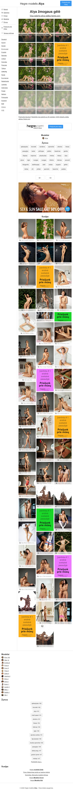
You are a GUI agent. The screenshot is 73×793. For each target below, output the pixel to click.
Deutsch (4, 39)
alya (66, 156)
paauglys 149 (36, 747)
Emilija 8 (7, 663)
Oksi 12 (6, 660)
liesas (67, 147)
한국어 (3, 107)
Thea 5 (6, 671)
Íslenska (4, 55)
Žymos (6, 22)
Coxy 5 (6, 668)
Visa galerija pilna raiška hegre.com (45, 15)
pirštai (39, 169)
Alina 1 (6, 679)
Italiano (3, 94)
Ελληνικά (4, 49)
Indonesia (4, 88)
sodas (51, 164)
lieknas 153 (36, 727)
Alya (46, 138)
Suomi (3, 43)
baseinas (57, 151)
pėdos (49, 151)
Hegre (36, 770)
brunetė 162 (36, 707)
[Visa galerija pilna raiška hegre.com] (63, 78)
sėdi (44, 164)
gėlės (65, 164)
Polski (3, 91)
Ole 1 (6, 695)
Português (4, 97)
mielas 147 (36, 758)
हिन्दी (2, 104)
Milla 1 (6, 690)
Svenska (4, 62)
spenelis (46, 169)
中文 (2, 110)
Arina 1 (6, 682)
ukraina (59, 147)
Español (4, 101)
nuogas (35, 160)
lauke (33, 151)
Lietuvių (4, 72)
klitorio (52, 160)
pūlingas (41, 151)
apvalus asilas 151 (36, 735)
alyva (22, 160)
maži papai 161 (36, 715)
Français (4, 65)
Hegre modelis (32, 3)
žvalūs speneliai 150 (36, 743)
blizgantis (26, 164)
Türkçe (3, 68)
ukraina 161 (36, 719)
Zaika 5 (6, 673)
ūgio (28, 160)
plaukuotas (42, 156)
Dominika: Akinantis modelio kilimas (36, 775)
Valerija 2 (7, 676)
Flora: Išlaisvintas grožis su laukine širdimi (36, 772)
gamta (66, 151)
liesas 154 (36, 723)
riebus (59, 156)
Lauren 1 (7, 687)
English (3, 52)
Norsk (3, 75)
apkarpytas (24, 147)
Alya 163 (7, 657)
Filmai (5, 16)
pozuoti (67, 160)
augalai (58, 164)
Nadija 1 (7, 692)
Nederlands (5, 81)
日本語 (3, 59)
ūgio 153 (36, 731)
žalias (26, 169)
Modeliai (6, 19)
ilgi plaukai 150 (36, 739)
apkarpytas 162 (36, 703)
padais (63, 169)
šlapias (25, 156)
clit (32, 169)
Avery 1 (6, 684)
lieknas (59, 160)
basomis (55, 169)
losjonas (33, 156)
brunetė (33, 147)
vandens (42, 147)
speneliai (51, 147)
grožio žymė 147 (36, 755)
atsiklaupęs (35, 164)
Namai (6, 9)
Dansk (3, 46)
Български (4, 78)
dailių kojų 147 (36, 751)
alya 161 (36, 711)
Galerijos (6, 13)
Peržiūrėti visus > (36, 762)
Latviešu (4, 84)
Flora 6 (6, 665)
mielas (52, 156)
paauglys (25, 151)
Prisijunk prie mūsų (66, 3)
